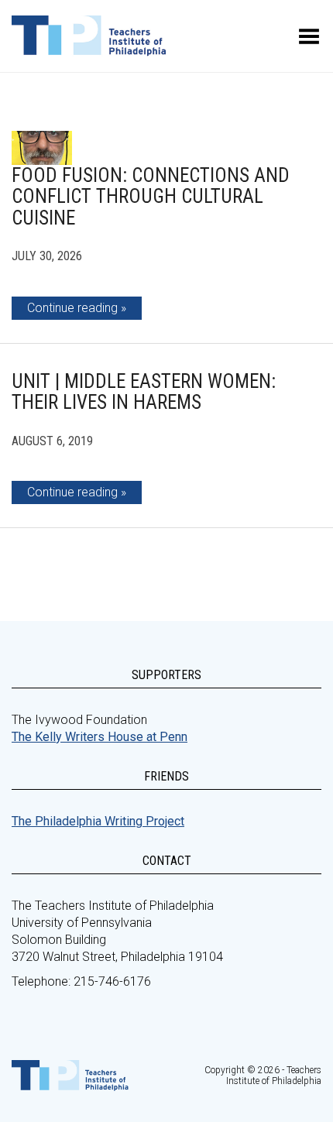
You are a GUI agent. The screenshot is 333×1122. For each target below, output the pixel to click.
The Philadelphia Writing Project (98, 821)
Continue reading (72, 307)
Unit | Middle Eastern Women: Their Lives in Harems (144, 392)
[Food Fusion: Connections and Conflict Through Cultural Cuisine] (42, 148)
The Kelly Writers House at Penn (99, 736)
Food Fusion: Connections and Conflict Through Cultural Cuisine (151, 196)
